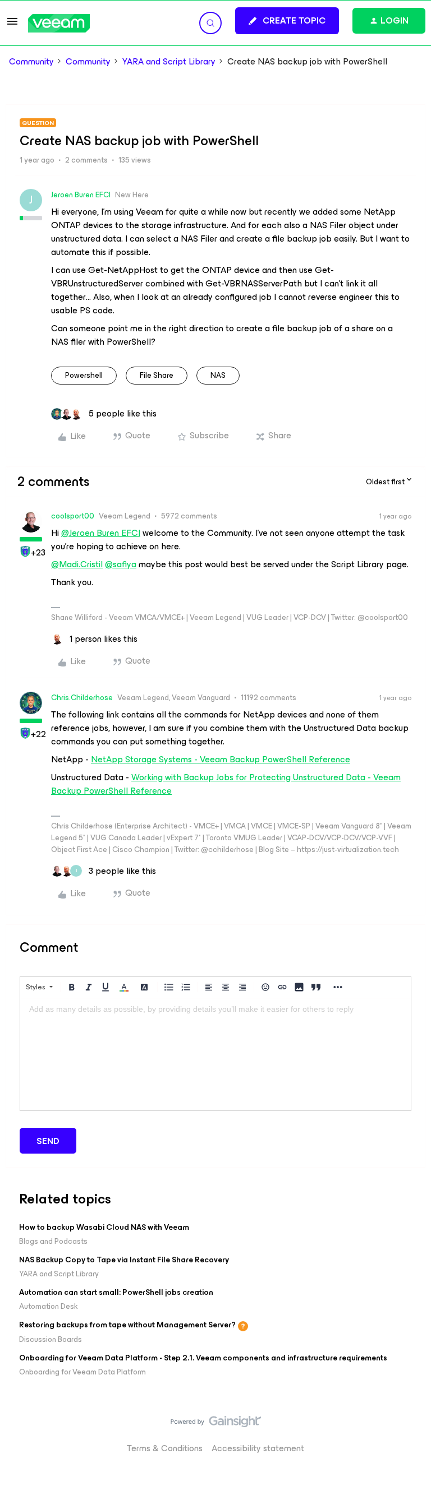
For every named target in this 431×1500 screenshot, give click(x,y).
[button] (12, 25)
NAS (218, 375)
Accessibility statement (258, 1448)
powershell (84, 375)
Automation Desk (48, 1306)
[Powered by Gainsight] (216, 1424)
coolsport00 (72, 516)
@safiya (120, 564)
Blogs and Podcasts (53, 1241)
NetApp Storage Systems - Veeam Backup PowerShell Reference (220, 759)
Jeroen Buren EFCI (81, 195)
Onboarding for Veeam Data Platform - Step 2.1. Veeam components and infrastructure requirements (203, 1357)
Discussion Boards (50, 1339)
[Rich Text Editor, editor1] (215, 1054)
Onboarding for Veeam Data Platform (82, 1372)
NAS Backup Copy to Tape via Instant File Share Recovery (124, 1259)
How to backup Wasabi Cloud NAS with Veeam (104, 1227)
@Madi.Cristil (77, 564)
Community (31, 61)
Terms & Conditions (165, 1448)
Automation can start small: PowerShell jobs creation (116, 1292)
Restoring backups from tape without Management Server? (127, 1324)
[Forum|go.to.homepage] (59, 23)
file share (156, 375)
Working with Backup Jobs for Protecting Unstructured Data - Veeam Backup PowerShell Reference (226, 784)
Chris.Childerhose (82, 697)
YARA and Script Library (169, 61)
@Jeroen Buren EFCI (100, 532)
